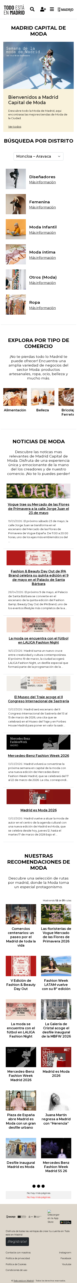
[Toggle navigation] (52, 9)
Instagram (65, 1252)
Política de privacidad (18, 1258)
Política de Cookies (16, 1264)
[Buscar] (34, 9)
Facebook (66, 1258)
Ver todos (14, 126)
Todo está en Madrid (24, 1280)
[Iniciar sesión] (43, 9)
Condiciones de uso (16, 1270)
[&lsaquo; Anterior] (7, 397)
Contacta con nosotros (18, 1252)
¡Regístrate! (17, 1241)
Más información (42, 182)
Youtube (66, 1264)
